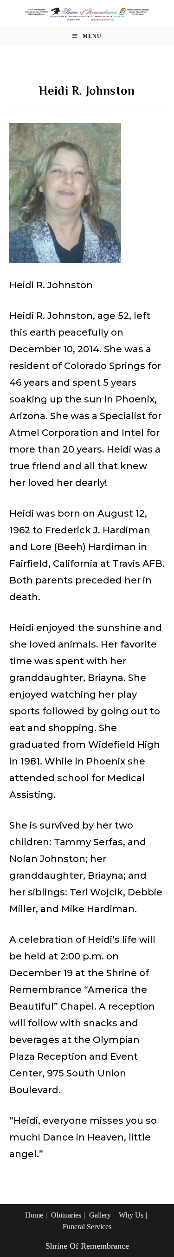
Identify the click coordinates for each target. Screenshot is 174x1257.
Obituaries (66, 1215)
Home (34, 1215)
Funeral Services (87, 1227)
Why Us (131, 1215)
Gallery (100, 1215)
